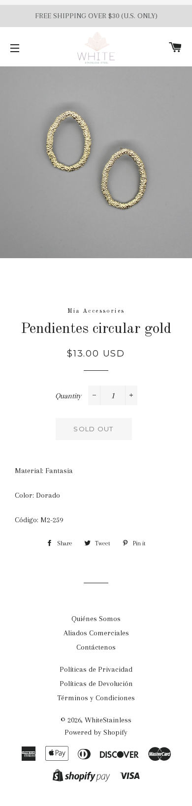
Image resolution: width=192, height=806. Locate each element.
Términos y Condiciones (96, 697)
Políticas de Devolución (96, 683)
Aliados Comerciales (96, 632)
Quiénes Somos (96, 618)
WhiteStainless (108, 720)
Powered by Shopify (96, 732)
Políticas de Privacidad (96, 669)
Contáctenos (96, 647)
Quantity (68, 395)
